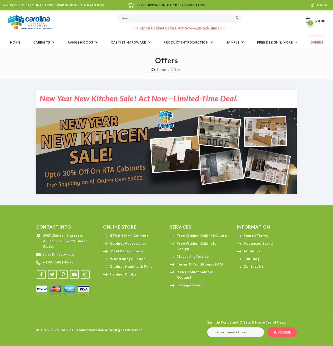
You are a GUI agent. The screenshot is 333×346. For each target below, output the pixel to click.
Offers (316, 42)
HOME (15, 42)
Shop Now (228, 28)
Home (161, 70)
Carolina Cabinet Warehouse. (84, 330)
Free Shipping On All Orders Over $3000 (171, 5)
